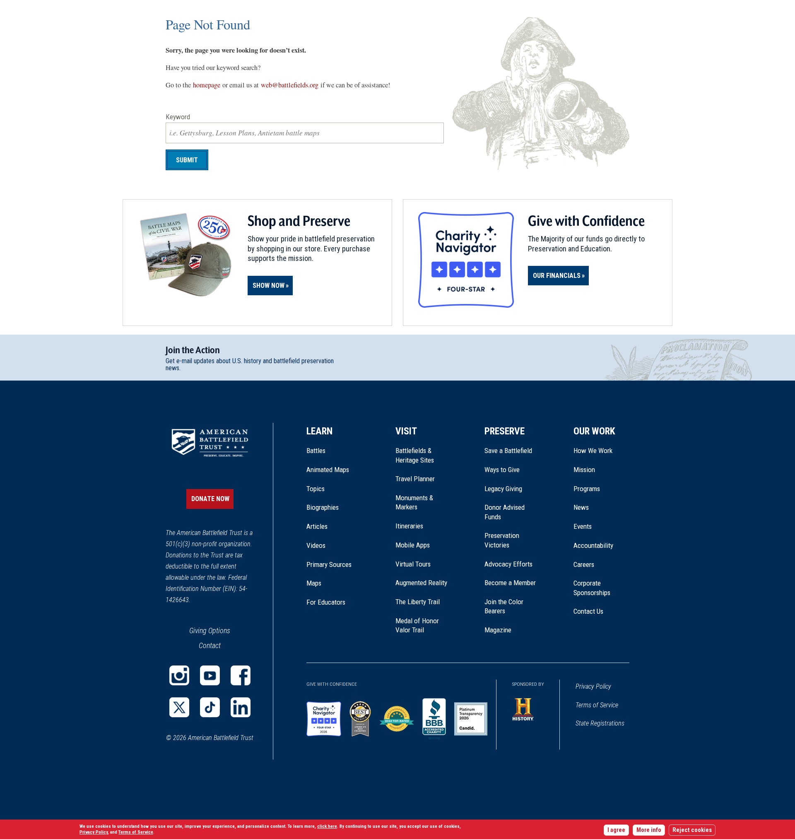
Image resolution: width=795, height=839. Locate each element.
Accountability (593, 545)
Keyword (178, 117)
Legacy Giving (512, 488)
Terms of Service (597, 705)
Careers (583, 564)
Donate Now (210, 499)
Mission (584, 469)
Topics (315, 489)
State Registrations (600, 723)
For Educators (325, 602)
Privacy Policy (593, 686)
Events (582, 526)
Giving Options (209, 630)
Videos (315, 545)
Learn (319, 431)
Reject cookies (692, 830)
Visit (406, 431)
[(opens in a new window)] (179, 675)
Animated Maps (327, 469)
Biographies (322, 507)
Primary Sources (329, 564)
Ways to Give (502, 469)
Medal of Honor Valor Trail (421, 626)
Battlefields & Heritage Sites (414, 455)
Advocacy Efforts (508, 564)
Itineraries (409, 526)
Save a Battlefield (508, 450)
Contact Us (588, 611)
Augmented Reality (421, 583)
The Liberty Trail (423, 601)
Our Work (594, 431)
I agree (616, 830)
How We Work (592, 450)
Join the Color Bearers (503, 606)
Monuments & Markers (414, 502)
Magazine (497, 630)
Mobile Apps (412, 545)
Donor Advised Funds (504, 512)
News (581, 507)
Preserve (504, 431)
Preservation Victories (501, 540)
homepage (206, 84)
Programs (586, 489)
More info (648, 830)
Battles (315, 450)
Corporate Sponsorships (591, 587)
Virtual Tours (413, 564)
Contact (210, 645)
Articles (317, 526)
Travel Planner (415, 479)
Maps (313, 583)
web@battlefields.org (289, 84)
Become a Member (510, 583)
